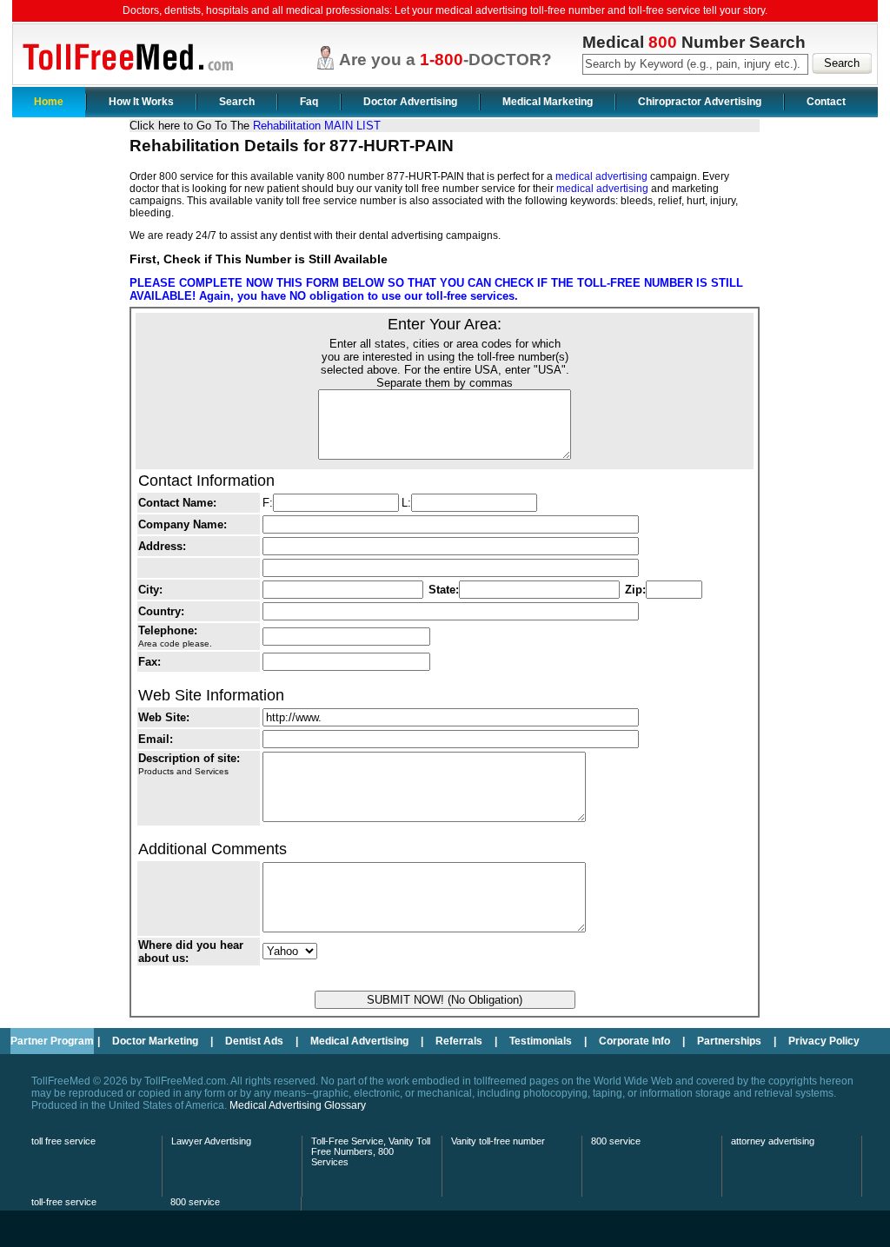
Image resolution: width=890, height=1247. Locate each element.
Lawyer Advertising (211, 1141)
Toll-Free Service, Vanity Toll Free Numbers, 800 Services (370, 1151)
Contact (826, 102)
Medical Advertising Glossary (297, 1105)
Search (237, 102)
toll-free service (63, 1202)
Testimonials (540, 1041)
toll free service (63, 1141)
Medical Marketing (547, 102)
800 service (616, 1141)
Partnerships (729, 1041)
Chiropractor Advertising (699, 102)
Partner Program (52, 1041)
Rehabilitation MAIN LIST (317, 125)
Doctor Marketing (155, 1041)
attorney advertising (772, 1141)
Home (48, 102)
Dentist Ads (254, 1041)
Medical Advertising (359, 1041)
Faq (309, 102)
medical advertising (601, 176)
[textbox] (695, 64)
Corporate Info (634, 1041)
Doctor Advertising (410, 102)
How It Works (141, 102)
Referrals (458, 1041)
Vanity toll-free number (498, 1141)
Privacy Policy (824, 1041)
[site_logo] (124, 78)
